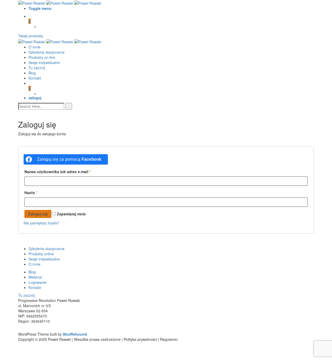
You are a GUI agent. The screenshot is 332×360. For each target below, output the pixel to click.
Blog (32, 72)
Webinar (35, 277)
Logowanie (37, 282)
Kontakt (35, 78)
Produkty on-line (42, 57)
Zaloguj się (38, 213)
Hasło (30, 192)
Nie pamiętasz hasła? (41, 222)
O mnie (34, 47)
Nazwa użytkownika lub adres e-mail (57, 171)
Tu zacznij (37, 67)
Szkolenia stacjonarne (47, 52)
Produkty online (41, 253)
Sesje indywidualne (44, 62)
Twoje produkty (30, 35)
